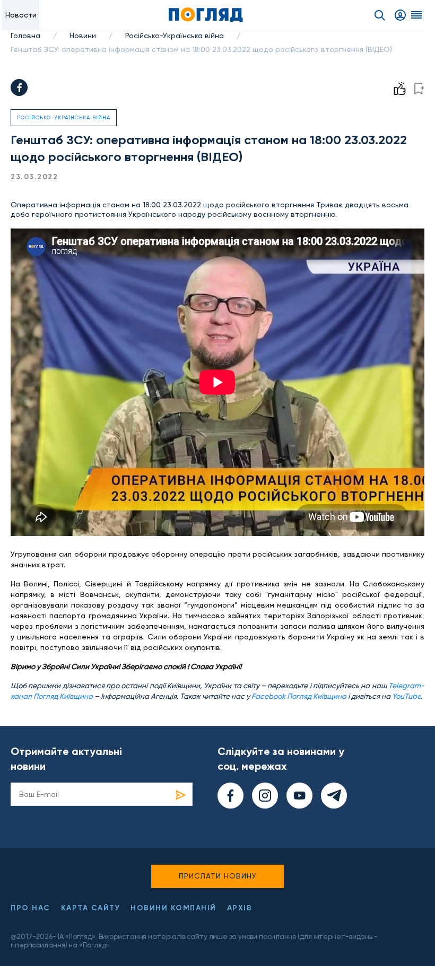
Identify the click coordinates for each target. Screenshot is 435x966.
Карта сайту (90, 907)
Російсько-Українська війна (174, 35)
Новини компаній (173, 907)
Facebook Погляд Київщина (298, 696)
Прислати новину (218, 876)
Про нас (30, 907)
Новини (82, 35)
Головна (25, 35)
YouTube (406, 696)
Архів (240, 907)
